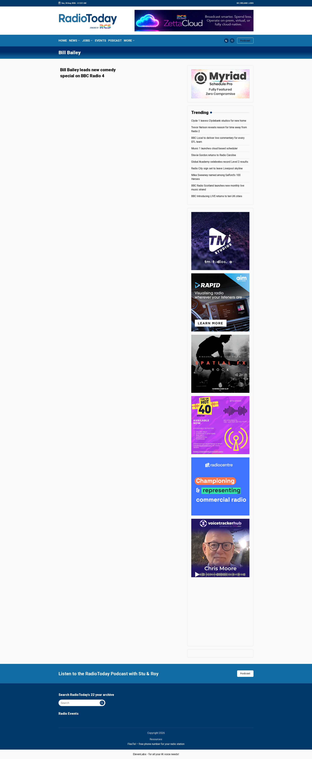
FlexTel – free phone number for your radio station (156, 744)
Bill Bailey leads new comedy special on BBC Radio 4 (88, 72)
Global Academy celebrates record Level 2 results (219, 161)
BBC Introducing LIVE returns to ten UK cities (216, 196)
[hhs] (220, 363)
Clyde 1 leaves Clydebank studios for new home (218, 120)
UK (238, 3)
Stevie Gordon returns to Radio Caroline (213, 155)
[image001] (220, 424)
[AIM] (220, 302)
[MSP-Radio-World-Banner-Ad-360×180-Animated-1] (220, 83)
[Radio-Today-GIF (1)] (220, 486)
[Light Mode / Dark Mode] (226, 40)
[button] (245, 41)
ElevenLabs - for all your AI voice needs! (156, 754)
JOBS (251, 3)
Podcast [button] (245, 673)
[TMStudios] (220, 240)
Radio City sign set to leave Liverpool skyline (217, 168)
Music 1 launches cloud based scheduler (214, 148)
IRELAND (243, 3)
